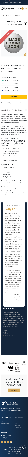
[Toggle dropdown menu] (26, 110)
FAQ (16, 423)
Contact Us (14, 390)
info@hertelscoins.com (9, 438)
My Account (4, 421)
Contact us (18, 24)
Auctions (17, 425)
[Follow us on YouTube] (8, 442)
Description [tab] (5, 110)
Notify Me (14, 97)
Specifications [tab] (17, 110)
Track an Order (5, 423)
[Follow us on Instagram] (5, 442)
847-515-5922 (7, 4)
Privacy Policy (19, 454)
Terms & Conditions (10, 454)
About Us (17, 421)
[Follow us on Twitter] (11, 442)
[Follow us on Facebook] (2, 442)
